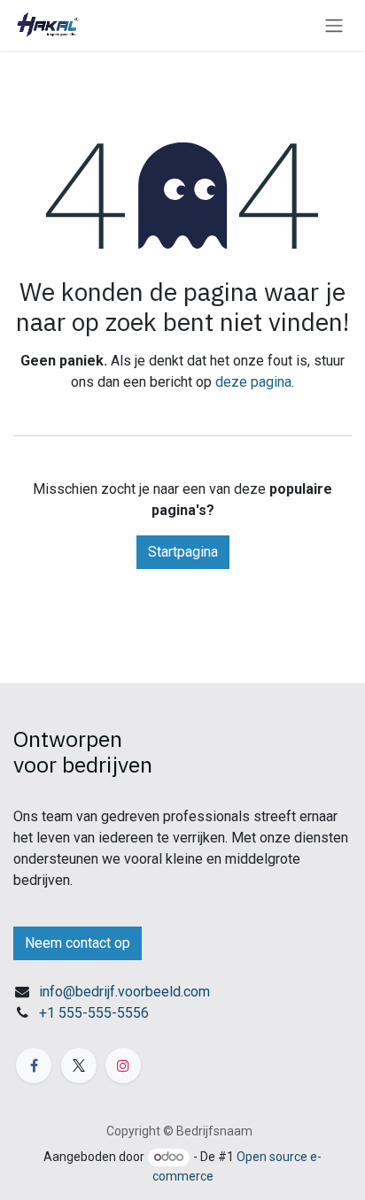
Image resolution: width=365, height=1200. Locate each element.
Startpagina (183, 551)
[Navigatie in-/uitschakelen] (334, 25)
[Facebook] (33, 1065)
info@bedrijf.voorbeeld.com (124, 991)
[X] (79, 1065)
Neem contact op (77, 943)
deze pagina (253, 381)
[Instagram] (123, 1065)
